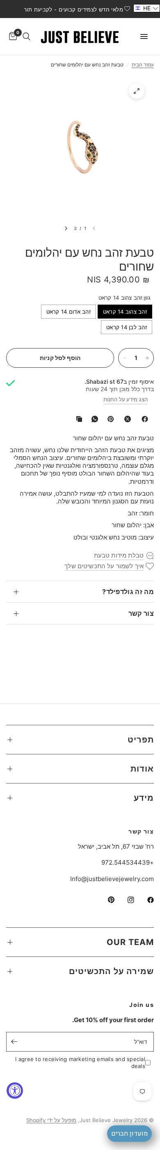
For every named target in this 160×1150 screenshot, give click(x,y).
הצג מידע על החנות (125, 399)
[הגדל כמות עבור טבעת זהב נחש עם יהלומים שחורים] (147, 357)
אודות (142, 769)
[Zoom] (136, 91)
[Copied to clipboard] (77, 419)
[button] (146, 8)
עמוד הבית (143, 64)
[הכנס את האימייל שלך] (14, 1042)
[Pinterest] (109, 419)
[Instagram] (125, 900)
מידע (144, 798)
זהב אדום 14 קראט (68, 311)
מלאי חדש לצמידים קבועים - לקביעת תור (73, 9)
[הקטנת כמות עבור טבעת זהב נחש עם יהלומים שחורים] (125, 357)
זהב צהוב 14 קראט (125, 311)
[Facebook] (143, 419)
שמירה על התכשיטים (111, 971)
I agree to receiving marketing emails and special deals (80, 1062)
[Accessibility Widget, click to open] (15, 1090)
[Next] (66, 228)
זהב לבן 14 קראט (126, 327)
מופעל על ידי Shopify (51, 1120)
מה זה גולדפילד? (128, 592)
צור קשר (141, 613)
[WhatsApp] (93, 419)
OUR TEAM (130, 942)
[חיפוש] (26, 36)
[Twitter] (126, 419)
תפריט (141, 740)
